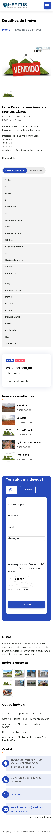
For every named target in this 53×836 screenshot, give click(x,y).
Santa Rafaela (25, 430)
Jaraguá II (22, 418)
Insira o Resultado (18, 589)
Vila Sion (22, 405)
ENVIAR (26, 604)
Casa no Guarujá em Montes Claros (22, 713)
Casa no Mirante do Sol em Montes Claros (25, 719)
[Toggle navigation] (47, 5)
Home (6, 29)
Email (11, 527)
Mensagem (14, 538)
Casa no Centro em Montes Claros (21, 732)
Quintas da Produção (29, 442)
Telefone (13, 515)
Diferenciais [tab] (36, 170)
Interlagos (23, 454)
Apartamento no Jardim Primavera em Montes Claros (24, 739)
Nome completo (17, 504)
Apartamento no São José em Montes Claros (23, 725)
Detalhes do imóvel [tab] (15, 170)
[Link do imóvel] (8, 674)
